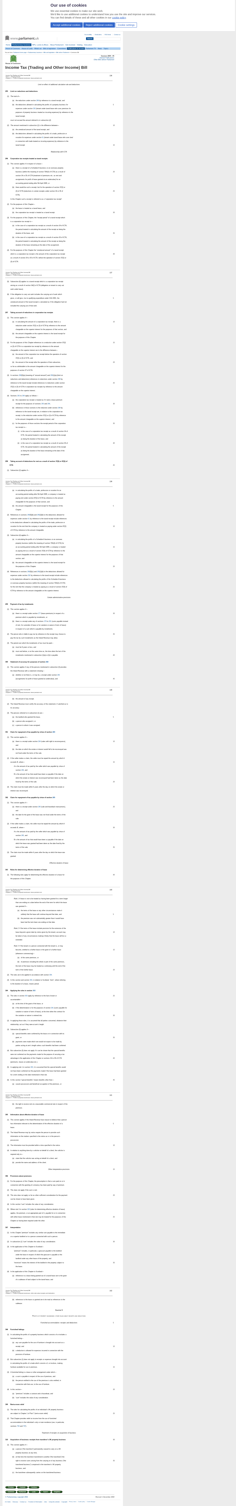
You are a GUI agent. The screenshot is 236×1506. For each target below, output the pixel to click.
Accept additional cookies (66, 25)
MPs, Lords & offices (40, 45)
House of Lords (27, 48)
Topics (106, 48)
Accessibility (88, 34)
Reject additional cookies (99, 25)
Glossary (15, 1502)
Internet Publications (107, 58)
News (100, 48)
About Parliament (57, 45)
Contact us (117, 34)
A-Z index (8, 1502)
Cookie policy (81, 1501)
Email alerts (98, 34)
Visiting (79, 45)
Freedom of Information (35, 1502)
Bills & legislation (49, 48)
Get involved (70, 45)
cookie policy (119, 17)
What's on (37, 48)
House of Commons (13, 48)
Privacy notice (72, 1501)
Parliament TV (91, 48)
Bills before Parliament (62, 52)
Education (88, 45)
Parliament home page (20, 52)
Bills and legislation (49, 52)
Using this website (54, 1502)
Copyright (64, 1502)
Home (8, 45)
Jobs (45, 1502)
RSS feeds (108, 34)
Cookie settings (126, 25)
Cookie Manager (91, 1501)
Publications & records (76, 48)
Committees (61, 48)
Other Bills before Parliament (104, 60)
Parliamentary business (21, 45)
